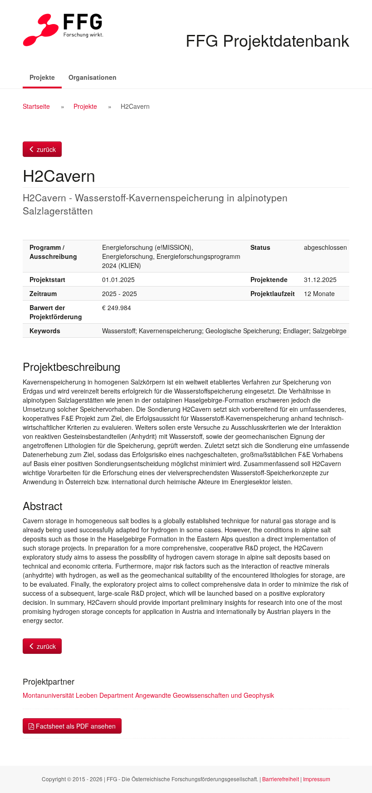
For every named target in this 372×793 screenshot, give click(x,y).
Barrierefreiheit (280, 779)
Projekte (45, 77)
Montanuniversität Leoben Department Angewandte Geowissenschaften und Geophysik (148, 695)
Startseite (36, 106)
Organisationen (93, 77)
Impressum (316, 779)
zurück (45, 149)
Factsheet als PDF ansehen (75, 725)
